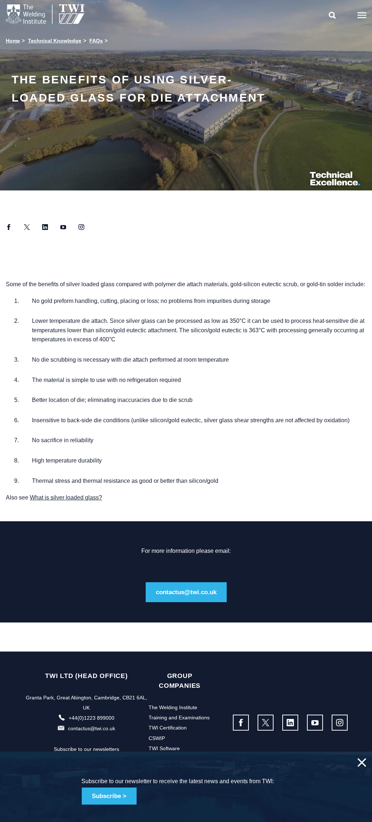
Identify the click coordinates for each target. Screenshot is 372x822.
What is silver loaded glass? (66, 497)
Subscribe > (109, 796)
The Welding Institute (173, 707)
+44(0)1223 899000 (91, 718)
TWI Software (164, 748)
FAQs (96, 41)
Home (13, 41)
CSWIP (157, 738)
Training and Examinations (179, 717)
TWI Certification (168, 728)
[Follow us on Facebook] (241, 723)
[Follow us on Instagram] (340, 723)
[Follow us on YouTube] (315, 723)
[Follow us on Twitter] (266, 723)
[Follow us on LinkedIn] (290, 723)
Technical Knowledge (54, 41)
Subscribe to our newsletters (86, 749)
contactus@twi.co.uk (186, 592)
